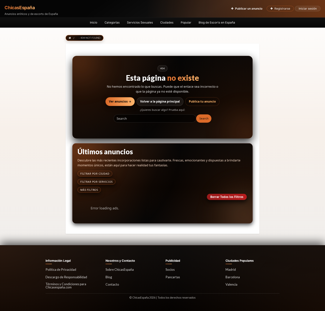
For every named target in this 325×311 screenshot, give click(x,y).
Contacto (112, 284)
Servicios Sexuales (140, 22)
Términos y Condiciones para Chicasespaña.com (66, 285)
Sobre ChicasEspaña (120, 269)
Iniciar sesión (308, 8)
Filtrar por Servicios (96, 181)
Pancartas (173, 277)
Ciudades (166, 22)
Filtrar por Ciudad (94, 173)
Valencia (231, 284)
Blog (109, 277)
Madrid (231, 269)
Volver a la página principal (160, 101)
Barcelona (233, 277)
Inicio (93, 22)
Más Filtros (89, 190)
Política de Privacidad (61, 269)
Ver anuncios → (120, 101)
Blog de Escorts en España (217, 22)
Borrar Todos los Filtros (226, 197)
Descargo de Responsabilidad (66, 277)
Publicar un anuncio (248, 8)
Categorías (112, 22)
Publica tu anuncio (202, 101)
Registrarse (282, 8)
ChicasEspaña (20, 7)
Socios (170, 269)
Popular (186, 22)
